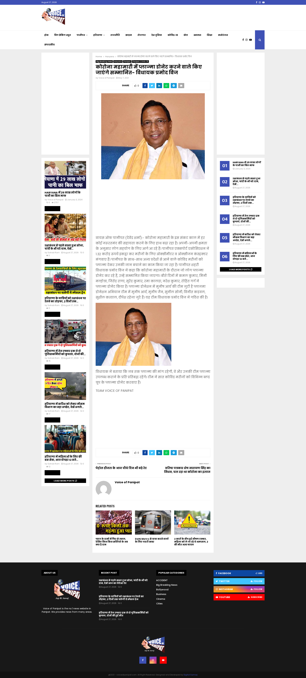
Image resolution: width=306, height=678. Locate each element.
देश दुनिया (156, 35)
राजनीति (115, 35)
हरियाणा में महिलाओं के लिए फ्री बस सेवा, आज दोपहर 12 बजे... (63, 458)
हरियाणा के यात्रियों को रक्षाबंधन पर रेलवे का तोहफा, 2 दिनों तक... (65, 299)
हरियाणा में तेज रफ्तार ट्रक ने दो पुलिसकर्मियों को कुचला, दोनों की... (65, 352)
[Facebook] (243, 40)
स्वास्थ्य (197, 35)
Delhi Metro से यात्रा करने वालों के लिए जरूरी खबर (152, 540)
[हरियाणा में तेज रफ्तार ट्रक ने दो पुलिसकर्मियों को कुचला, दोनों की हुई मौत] (65, 333)
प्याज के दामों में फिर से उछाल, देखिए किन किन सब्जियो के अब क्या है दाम (112, 541)
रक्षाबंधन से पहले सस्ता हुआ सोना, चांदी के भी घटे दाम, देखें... (64, 247)
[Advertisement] (153, 209)
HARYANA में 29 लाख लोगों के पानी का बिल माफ (62, 194)
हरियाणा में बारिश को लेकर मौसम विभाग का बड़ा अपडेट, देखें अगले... (65, 405)
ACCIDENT (162, 580)
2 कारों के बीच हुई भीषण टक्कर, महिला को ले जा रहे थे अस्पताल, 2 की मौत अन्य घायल (191, 541)
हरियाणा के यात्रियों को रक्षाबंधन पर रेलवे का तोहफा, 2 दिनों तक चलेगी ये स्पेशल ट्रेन (121, 598)
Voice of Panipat (106, 78)
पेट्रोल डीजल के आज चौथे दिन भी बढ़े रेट (121, 468)
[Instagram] (247, 40)
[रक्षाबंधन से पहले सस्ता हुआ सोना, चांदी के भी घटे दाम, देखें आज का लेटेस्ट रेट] (65, 227)
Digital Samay (191, 674)
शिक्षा (209, 35)
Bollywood (162, 589)
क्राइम (128, 35)
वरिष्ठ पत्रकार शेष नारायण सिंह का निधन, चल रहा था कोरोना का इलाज (187, 470)
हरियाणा (97, 35)
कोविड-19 (173, 35)
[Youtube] (251, 40)
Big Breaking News (104, 61)
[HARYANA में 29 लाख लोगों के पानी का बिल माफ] (65, 175)
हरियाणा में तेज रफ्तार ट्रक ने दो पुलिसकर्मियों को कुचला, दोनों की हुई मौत (124, 614)
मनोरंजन (223, 35)
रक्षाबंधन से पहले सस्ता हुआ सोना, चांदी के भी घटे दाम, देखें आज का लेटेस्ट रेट (123, 582)
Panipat (127, 61)
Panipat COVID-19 (140, 61)
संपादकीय (49, 44)
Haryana (118, 61)
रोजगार (142, 35)
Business (161, 594)
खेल (186, 35)
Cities (159, 603)
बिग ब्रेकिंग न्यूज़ (62, 35)
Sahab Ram (54, 252)
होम (46, 35)
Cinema (160, 599)
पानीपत (81, 35)
